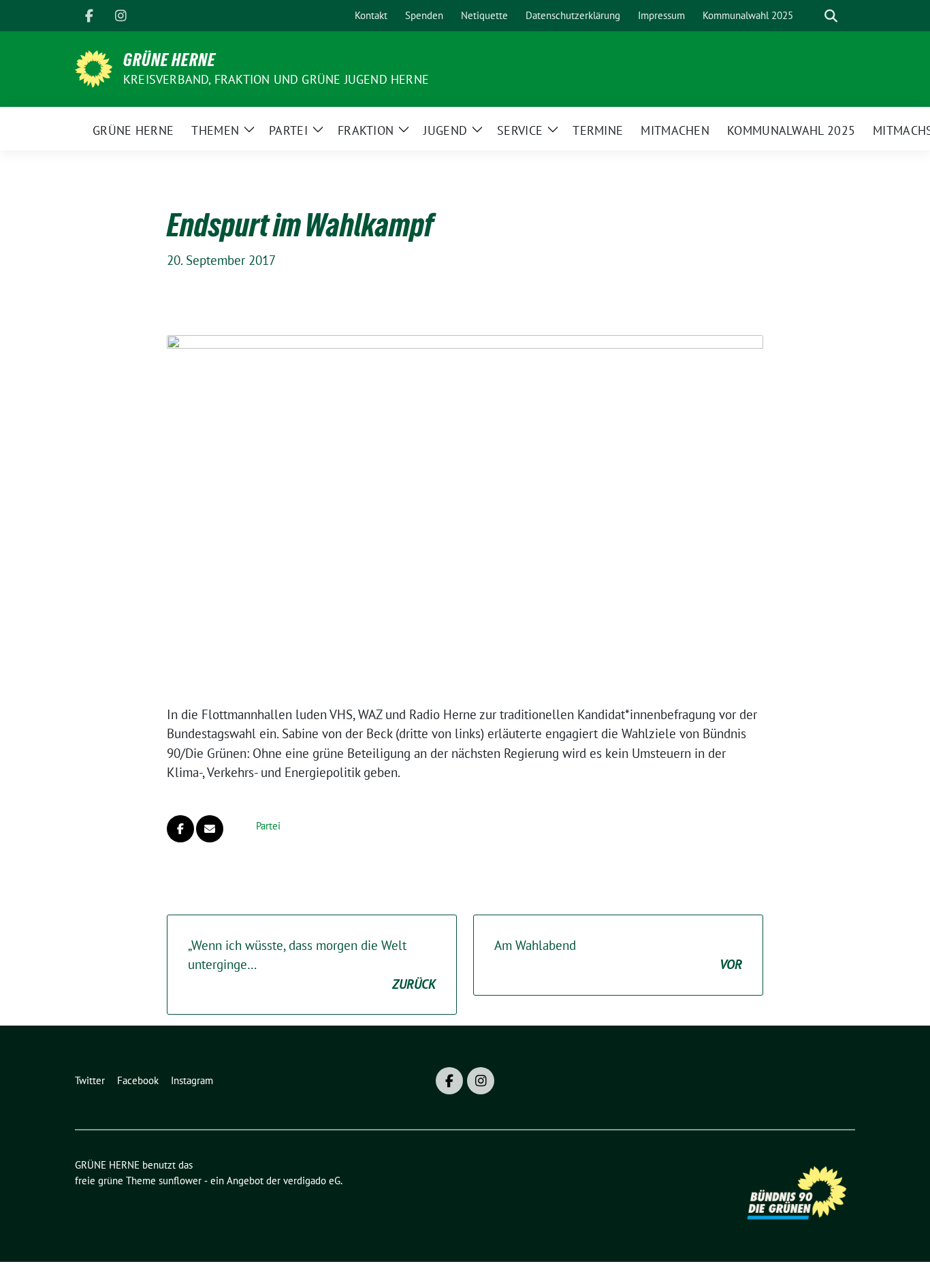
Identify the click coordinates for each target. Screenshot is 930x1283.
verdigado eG (311, 1180)
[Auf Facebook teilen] (180, 828)
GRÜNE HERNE (169, 60)
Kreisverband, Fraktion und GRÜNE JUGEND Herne (276, 79)
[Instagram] (120, 15)
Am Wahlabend (618, 955)
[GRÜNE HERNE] (93, 67)
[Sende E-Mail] (209, 828)
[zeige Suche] (831, 16)
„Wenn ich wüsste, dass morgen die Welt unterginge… (312, 964)
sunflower (180, 1180)
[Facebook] (89, 15)
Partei (268, 825)
